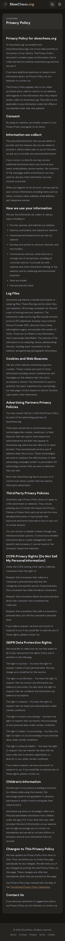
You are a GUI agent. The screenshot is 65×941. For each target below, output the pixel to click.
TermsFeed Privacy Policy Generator (30, 887)
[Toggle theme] (52, 4)
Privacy (33, 934)
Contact (23, 934)
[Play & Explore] (60, 4)
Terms (42, 934)
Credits (51, 934)
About (13, 934)
